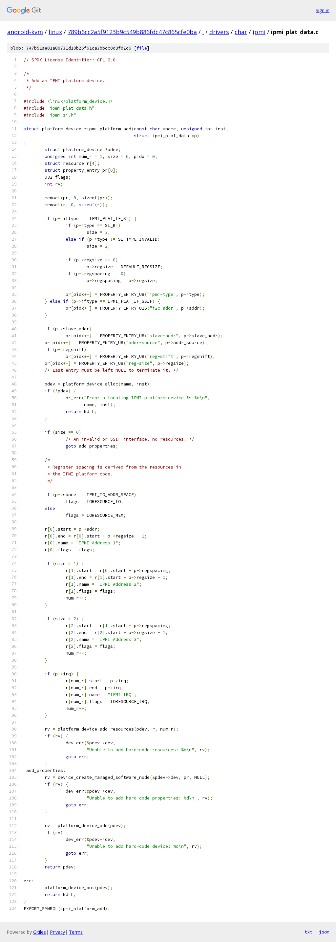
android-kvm (25, 32)
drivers (219, 32)
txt (308, 932)
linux (55, 32)
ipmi (259, 32)
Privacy (57, 932)
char (241, 32)
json (324, 932)
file (141, 48)
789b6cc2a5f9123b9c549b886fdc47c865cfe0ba (132, 32)
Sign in (322, 10)
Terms (76, 932)
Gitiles (39, 932)
